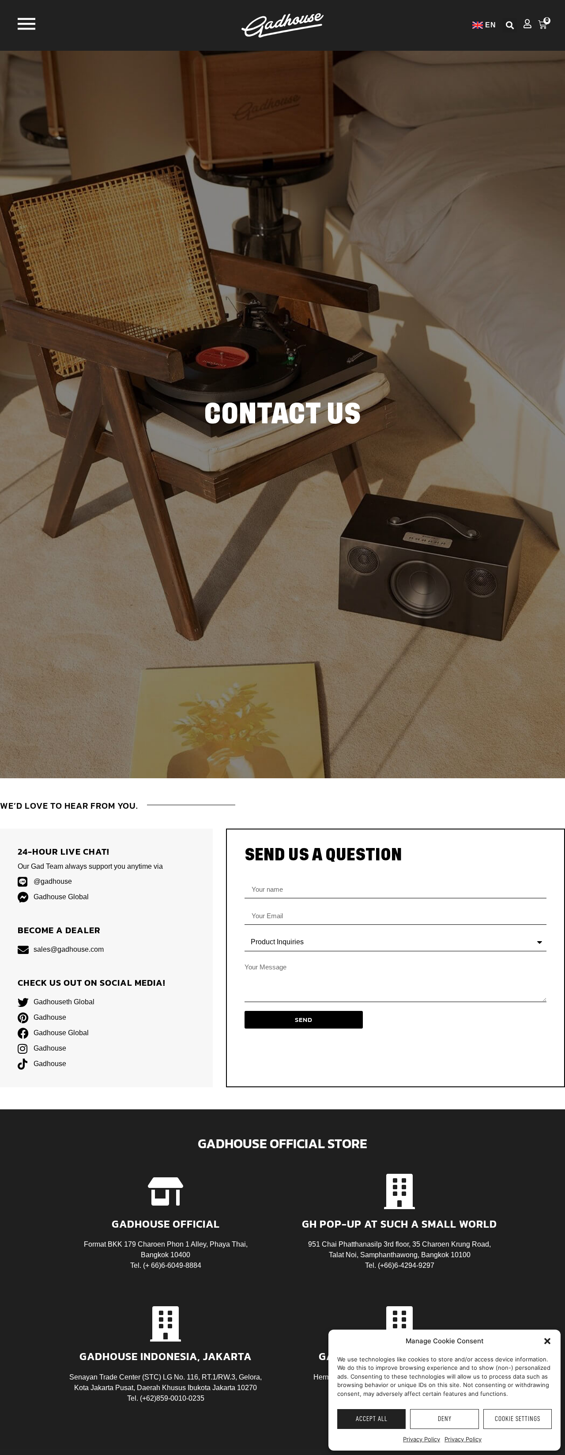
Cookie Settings (517, 1419)
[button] (547, 1341)
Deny (445, 1419)
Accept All (372, 1419)
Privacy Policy (421, 1439)
